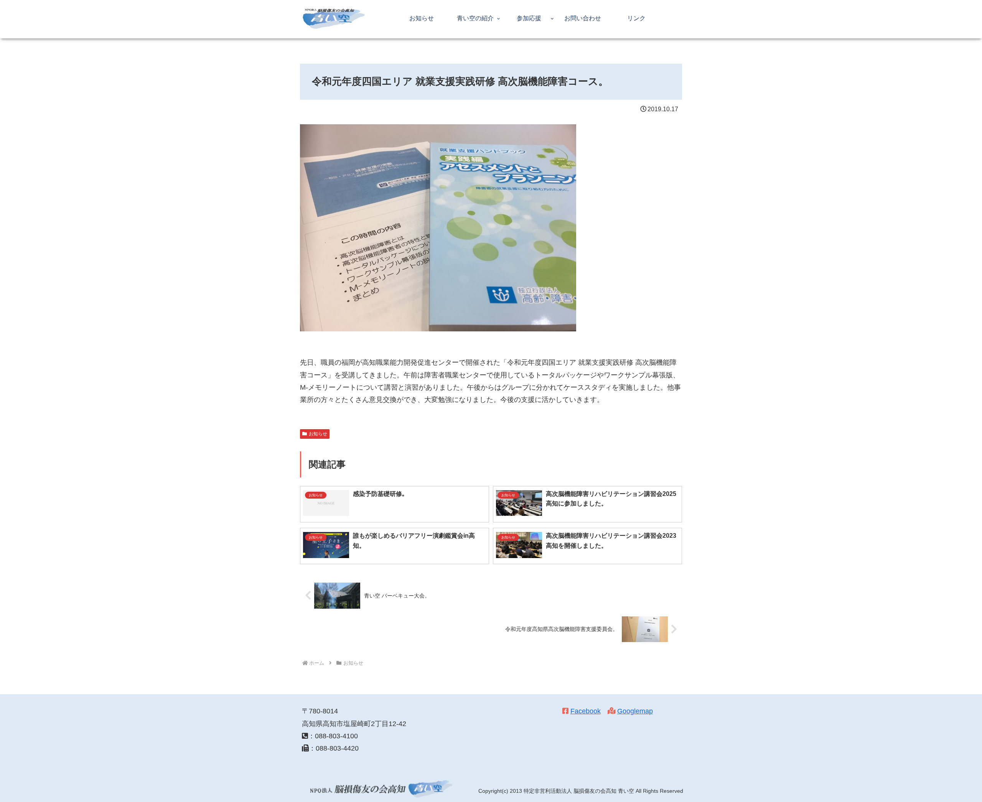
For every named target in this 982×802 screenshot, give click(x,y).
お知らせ (318, 433)
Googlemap (635, 711)
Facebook (585, 711)
